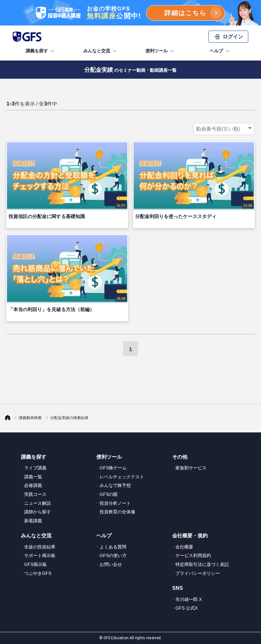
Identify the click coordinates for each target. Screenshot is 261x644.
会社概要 (184, 546)
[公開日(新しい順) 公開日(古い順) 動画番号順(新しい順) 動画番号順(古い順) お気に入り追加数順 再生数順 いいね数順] (224, 129)
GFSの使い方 (113, 555)
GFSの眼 (109, 494)
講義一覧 (33, 476)
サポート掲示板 (39, 555)
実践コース (35, 494)
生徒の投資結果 (39, 546)
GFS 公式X (186, 608)
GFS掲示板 (35, 564)
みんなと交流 (96, 50)
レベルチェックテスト (122, 476)
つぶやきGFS (37, 573)
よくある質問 (113, 546)
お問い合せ (111, 564)
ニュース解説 (37, 503)
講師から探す (37, 511)
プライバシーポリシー (197, 573)
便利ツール (156, 50)
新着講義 (33, 520)
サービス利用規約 (193, 555)
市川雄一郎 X (188, 599)
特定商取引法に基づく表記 (202, 564)
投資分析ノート (115, 503)
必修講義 (33, 485)
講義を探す (37, 50)
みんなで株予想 (115, 485)
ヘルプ (216, 50)
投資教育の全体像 (117, 511)
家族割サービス (191, 467)
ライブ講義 (35, 467)
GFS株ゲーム (113, 467)
